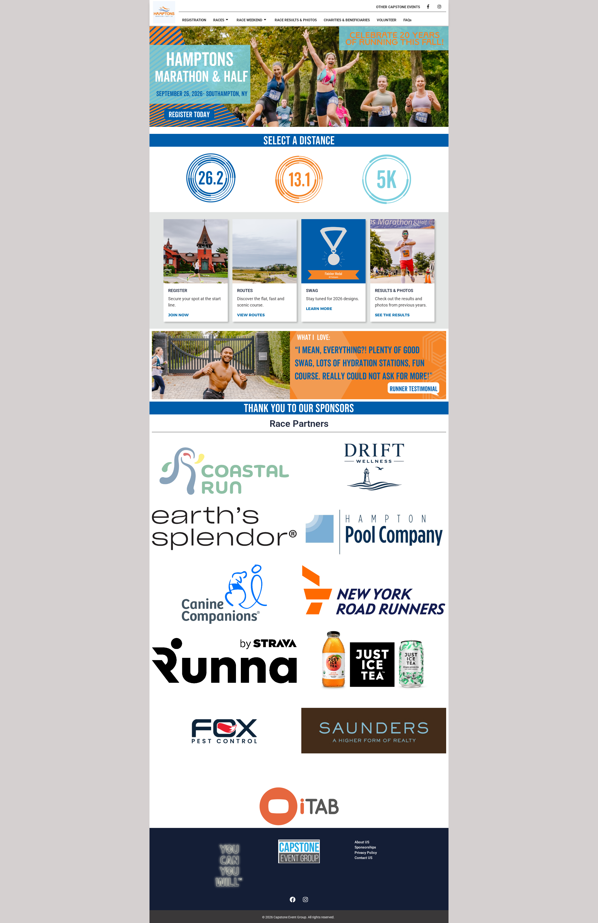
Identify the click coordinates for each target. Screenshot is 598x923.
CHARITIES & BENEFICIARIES (347, 20)
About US (362, 842)
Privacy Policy (366, 853)
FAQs (407, 20)
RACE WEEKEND (249, 20)
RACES (218, 20)
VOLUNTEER (386, 20)
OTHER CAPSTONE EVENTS (398, 7)
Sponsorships (365, 847)
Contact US (363, 858)
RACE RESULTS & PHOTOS (296, 20)
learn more (319, 309)
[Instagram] (305, 899)
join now (178, 315)
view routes (251, 315)
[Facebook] (293, 899)
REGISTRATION (194, 20)
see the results (392, 315)
